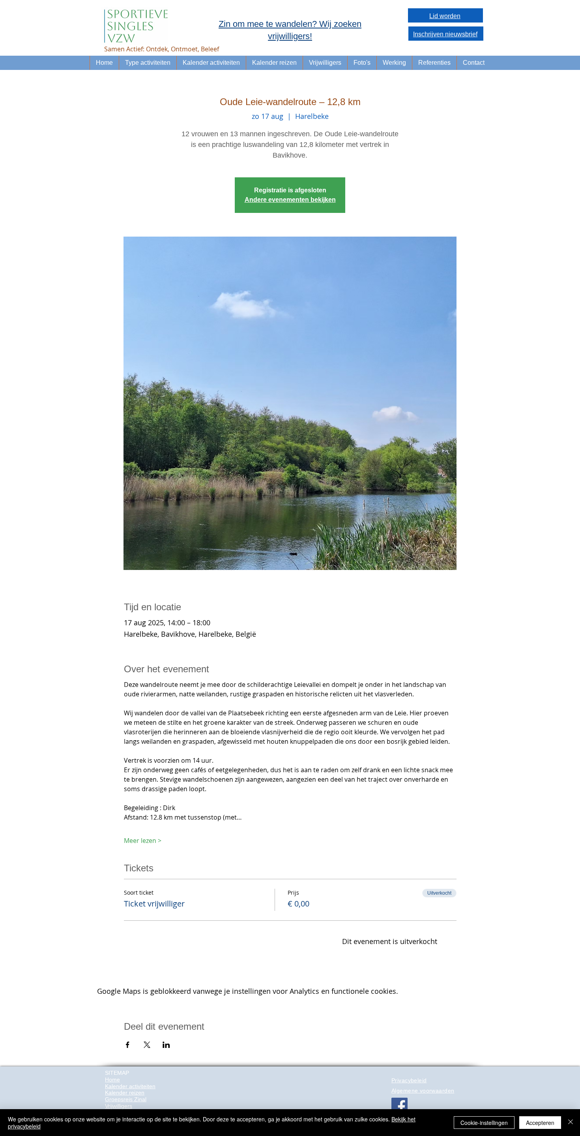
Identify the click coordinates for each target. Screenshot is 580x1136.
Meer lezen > (142, 840)
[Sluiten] (570, 1122)
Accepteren (540, 1123)
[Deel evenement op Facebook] (127, 1045)
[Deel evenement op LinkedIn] (166, 1045)
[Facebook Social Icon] (399, 1106)
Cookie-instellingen (484, 1123)
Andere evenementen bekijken (290, 199)
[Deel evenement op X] (147, 1045)
